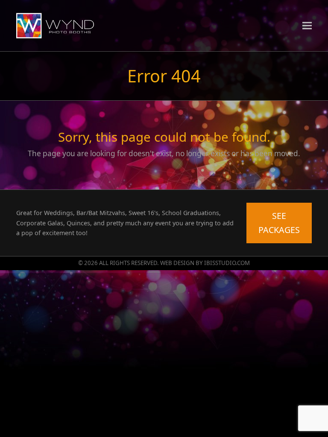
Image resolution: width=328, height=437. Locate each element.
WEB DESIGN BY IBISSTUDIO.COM (205, 263)
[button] (307, 25)
